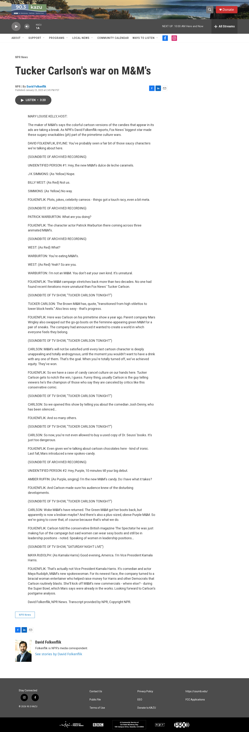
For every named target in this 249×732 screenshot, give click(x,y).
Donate (228, 9)
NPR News (21, 57)
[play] (16, 26)
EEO (139, 699)
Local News (81, 37)
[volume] (27, 26)
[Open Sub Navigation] (23, 37)
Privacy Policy (145, 691)
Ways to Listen (144, 37)
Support (34, 37)
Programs (57, 37)
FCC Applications (195, 699)
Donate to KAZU (146, 707)
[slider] (32, 26)
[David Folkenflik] (23, 651)
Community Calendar (113, 37)
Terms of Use (97, 707)
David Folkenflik (36, 86)
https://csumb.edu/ (197, 691)
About (16, 37)
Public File (95, 699)
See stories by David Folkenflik (58, 654)
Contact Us (96, 691)
